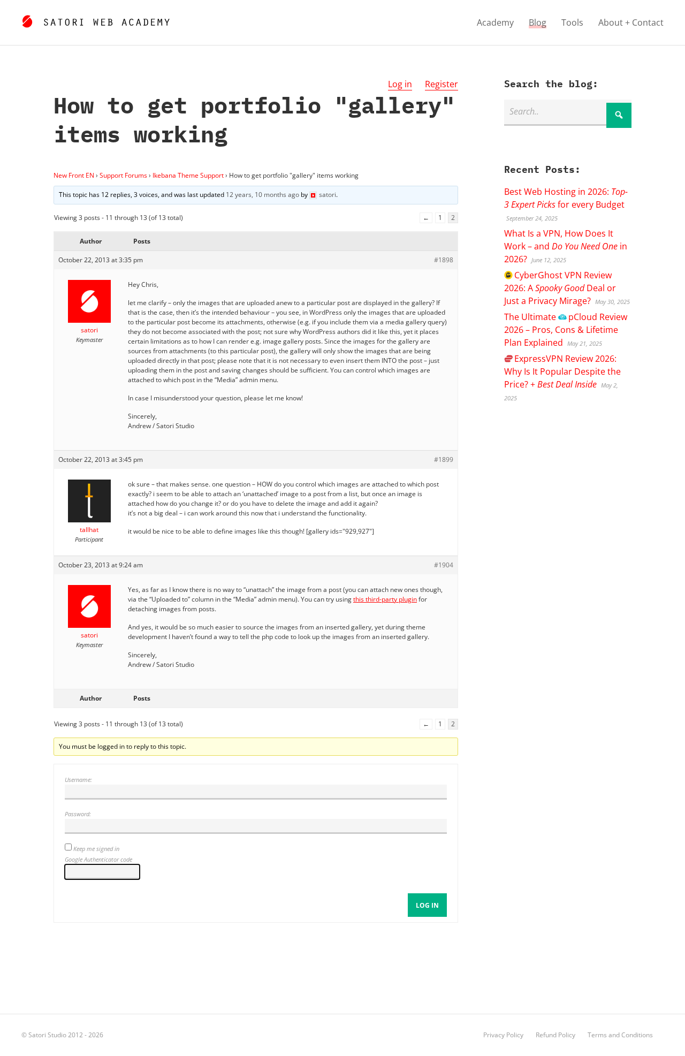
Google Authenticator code (98, 859)
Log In (427, 905)
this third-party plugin (385, 599)
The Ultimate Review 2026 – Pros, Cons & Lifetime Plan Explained (565, 329)
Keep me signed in (96, 849)
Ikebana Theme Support (188, 175)
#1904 (443, 564)
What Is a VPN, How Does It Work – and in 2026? (565, 246)
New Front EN (74, 175)
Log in (400, 84)
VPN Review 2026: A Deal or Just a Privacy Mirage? (560, 288)
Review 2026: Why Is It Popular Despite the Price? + (562, 371)
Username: (78, 780)
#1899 (443, 459)
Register (441, 84)
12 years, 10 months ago (262, 194)
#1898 (443, 259)
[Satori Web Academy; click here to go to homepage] (95, 20)
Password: (78, 814)
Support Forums (123, 175)
